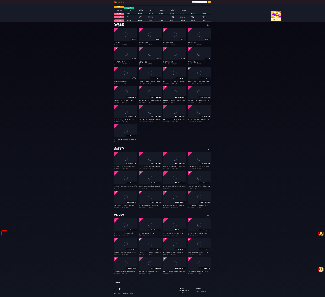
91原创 (161, 20)
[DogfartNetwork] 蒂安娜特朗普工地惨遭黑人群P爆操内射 (154, 81)
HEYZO (161, 17)
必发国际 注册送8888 (120, 62)
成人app (119, 20)
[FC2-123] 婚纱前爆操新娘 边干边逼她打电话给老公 (201, 271)
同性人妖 (172, 13)
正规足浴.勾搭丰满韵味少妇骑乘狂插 (173, 233)
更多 (208, 25)
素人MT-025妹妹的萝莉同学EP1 (147, 233)
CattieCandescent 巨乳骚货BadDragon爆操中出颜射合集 (203, 81)
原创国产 (162, 10)
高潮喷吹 (193, 17)
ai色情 (150, 20)
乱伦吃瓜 (204, 20)
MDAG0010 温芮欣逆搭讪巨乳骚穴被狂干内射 (126, 252)
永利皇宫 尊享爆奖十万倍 (121, 81)
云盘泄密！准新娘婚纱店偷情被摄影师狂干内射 (126, 271)
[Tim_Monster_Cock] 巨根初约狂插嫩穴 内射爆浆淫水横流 (154, 100)
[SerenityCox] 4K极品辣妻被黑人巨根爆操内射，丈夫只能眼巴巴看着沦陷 (182, 100)
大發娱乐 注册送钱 (168, 42)
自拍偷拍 (141, 10)
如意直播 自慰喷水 (144, 62)
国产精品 (119, 10)
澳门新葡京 (117, 42)
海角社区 (140, 20)
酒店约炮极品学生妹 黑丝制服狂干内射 (198, 252)
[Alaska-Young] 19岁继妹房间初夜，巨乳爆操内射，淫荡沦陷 (204, 100)
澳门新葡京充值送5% (168, 62)
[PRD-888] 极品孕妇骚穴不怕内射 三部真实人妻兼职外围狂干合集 (180, 252)
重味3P (129, 17)
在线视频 (119, 17)
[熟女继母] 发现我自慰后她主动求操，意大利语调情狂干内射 (204, 119)
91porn (171, 20)
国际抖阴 (182, 20)
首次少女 (182, 17)
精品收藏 (119, 13)
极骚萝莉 (150, 17)
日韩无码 (173, 10)
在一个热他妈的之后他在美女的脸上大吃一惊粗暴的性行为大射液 (131, 139)
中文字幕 (151, 10)
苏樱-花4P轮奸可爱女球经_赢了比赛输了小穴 (126, 233)
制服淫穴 (129, 13)
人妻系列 (140, 17)
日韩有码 (130, 10)
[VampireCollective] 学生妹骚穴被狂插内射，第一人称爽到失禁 (179, 81)
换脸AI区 (182, 13)
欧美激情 (183, 10)
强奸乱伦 (150, 13)
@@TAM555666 (183, 292)
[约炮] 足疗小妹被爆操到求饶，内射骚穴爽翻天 (151, 271)
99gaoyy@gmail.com (201, 291)
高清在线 (129, 8)
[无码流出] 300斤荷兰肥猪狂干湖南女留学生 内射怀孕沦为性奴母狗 (156, 252)
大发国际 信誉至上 (193, 42)
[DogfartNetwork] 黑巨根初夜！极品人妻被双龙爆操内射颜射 (130, 100)
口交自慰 (140, 13)
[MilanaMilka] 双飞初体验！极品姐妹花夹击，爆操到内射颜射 (155, 119)
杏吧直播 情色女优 (193, 62)
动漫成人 (204, 13)
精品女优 (161, 13)
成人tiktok (129, 20)
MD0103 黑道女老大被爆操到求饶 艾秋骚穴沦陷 (200, 233)
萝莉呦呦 (193, 20)
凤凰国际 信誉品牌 (144, 42)
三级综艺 (193, 13)
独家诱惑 (172, 17)
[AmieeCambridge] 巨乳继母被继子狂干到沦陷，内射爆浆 (129, 119)
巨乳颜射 (204, 17)
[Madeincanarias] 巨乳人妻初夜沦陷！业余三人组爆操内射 (178, 119)
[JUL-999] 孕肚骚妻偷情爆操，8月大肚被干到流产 (176, 271)
